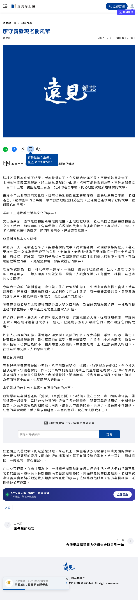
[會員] (132, 6)
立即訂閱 (119, 6)
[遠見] (69, 569)
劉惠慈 (7, 38)
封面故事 (26, 23)
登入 (31, 162)
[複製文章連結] (23, 149)
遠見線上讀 (9, 23)
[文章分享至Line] (5, 149)
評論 (7, 507)
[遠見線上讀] (23, 6)
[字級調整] (38, 149)
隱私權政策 (78, 578)
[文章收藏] (30, 149)
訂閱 (109, 434)
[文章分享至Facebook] (14, 149)
